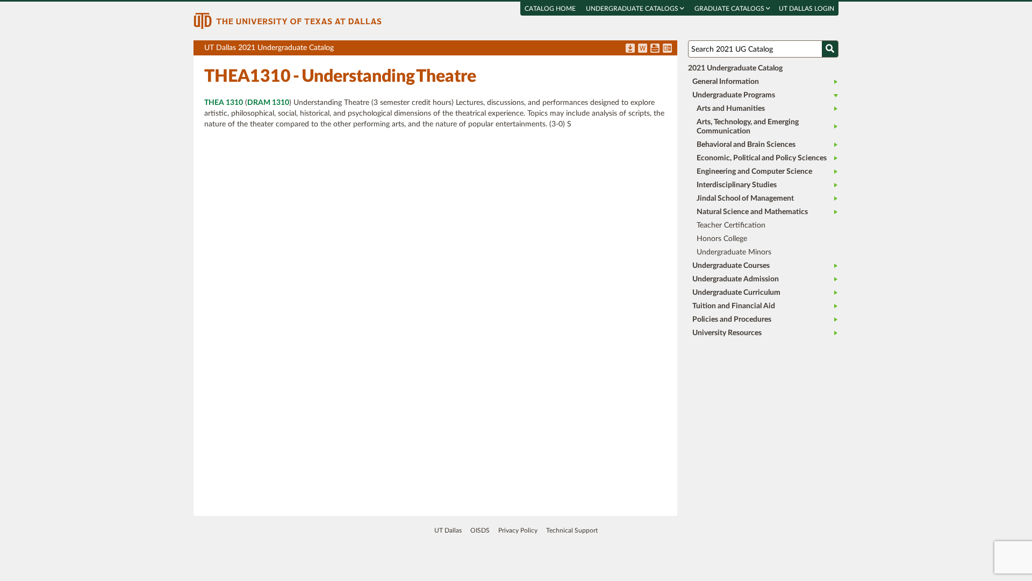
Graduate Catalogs (730, 8)
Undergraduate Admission (735, 279)
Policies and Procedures (731, 319)
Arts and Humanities (731, 108)
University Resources (727, 333)
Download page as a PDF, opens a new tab (630, 49)
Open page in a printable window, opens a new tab (655, 49)
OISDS (480, 530)
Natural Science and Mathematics (752, 212)
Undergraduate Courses (731, 266)
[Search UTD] (830, 49)
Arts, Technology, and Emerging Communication (748, 126)
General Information (725, 82)
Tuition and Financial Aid (733, 306)
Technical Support (572, 530)
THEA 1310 (223, 103)
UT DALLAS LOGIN (806, 8)
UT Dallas (448, 530)
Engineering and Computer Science (754, 171)
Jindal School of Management (745, 198)
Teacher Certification (731, 225)
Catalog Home (550, 8)
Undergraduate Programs (733, 95)
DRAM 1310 (268, 103)
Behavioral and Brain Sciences (746, 144)
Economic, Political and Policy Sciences (762, 158)
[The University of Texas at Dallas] (288, 20)
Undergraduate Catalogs (633, 8)
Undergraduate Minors (734, 252)
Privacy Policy (518, 530)
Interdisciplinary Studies (737, 185)
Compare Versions (667, 49)
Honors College (722, 239)
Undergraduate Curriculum (736, 292)
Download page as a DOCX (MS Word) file (642, 49)
